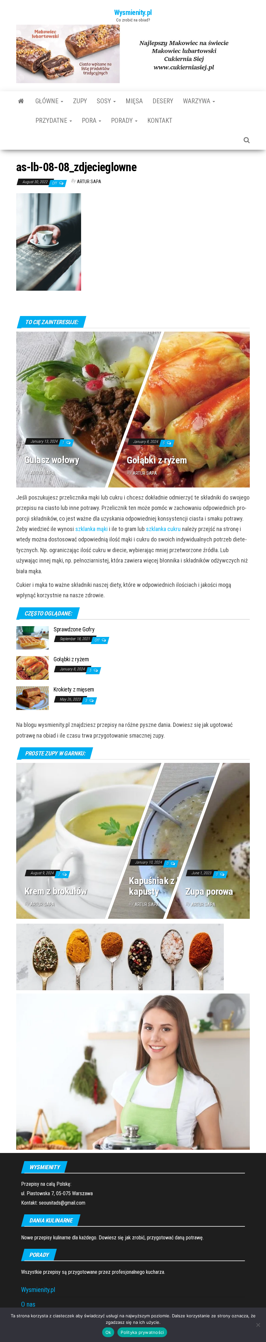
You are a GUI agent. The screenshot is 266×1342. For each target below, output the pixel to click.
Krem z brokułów (55, 891)
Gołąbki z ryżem (157, 459)
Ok (108, 1332)
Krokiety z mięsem (74, 689)
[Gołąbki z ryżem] (32, 668)
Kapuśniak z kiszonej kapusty (168, 886)
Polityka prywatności (142, 1332)
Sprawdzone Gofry (74, 629)
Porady (122, 120)
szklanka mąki (91, 528)
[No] (258, 1325)
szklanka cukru (163, 528)
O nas (28, 1304)
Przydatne (52, 120)
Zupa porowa (209, 891)
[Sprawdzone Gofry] (32, 637)
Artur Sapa (89, 181)
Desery (162, 101)
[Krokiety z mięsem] (32, 698)
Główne (47, 101)
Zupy (80, 101)
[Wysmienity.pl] (20, 101)
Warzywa (197, 101)
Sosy (105, 101)
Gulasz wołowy (51, 459)
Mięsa (134, 101)
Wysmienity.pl (132, 12)
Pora (90, 120)
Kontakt (159, 120)
